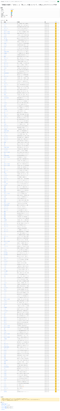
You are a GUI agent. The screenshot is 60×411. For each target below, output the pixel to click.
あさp (5, 81)
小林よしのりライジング (5, 403)
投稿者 (7, 1)
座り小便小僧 (5, 254)
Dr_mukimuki (6, 360)
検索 (58, 1)
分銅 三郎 (5, 38)
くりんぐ (5, 295)
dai (4, 74)
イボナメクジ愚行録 (4, 406)
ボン (4, 256)
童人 (4, 305)
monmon (5, 173)
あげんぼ (5, 36)
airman (5, 269)
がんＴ (5, 145)
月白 (4, 239)
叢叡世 (5, 56)
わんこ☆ (5, 79)
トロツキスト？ (6, 41)
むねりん (5, 91)
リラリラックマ (6, 246)
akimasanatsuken (6, 97)
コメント (10, 1)
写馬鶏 (5, 142)
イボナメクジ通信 (4, 407)
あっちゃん (5, 30)
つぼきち (5, 86)
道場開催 (16, 1)
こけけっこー (5, 140)
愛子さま (19, 1)
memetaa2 (5, 109)
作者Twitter (3, 409)
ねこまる (5, 353)
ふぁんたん (5, 264)
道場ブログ (12, 1)
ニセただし (5, 23)
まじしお (5, 221)
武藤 (4, 168)
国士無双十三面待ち (6, 51)
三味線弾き (5, 53)
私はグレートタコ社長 (7, 31)
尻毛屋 (5, 94)
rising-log (2, 1)
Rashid (5, 196)
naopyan (5, 43)
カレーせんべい (6, 135)
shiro (4, 48)
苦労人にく (5, 289)
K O (4, 162)
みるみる (5, 46)
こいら (5, 99)
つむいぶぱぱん (6, 183)
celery (5, 284)
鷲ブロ (21, 1)
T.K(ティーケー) (6, 28)
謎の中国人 (5, 378)
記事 (5, 1)
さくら (5, 25)
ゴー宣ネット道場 (4, 404)
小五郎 (5, 330)
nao (4, 112)
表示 (55, 23)
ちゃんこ (5, 297)
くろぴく (5, 266)
